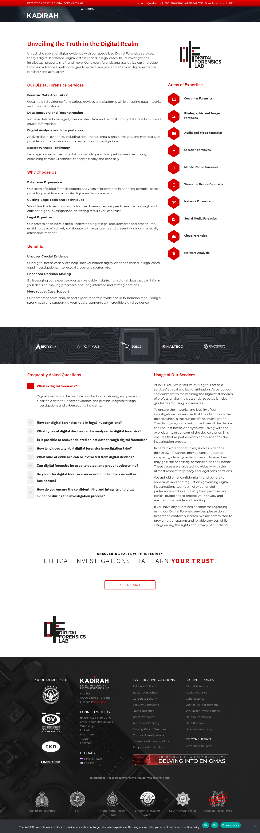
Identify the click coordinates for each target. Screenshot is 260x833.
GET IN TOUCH (130, 585)
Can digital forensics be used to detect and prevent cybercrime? (87, 465)
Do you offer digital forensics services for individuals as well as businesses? (86, 477)
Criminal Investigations (148, 735)
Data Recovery (195, 723)
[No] (255, 826)
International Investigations (151, 741)
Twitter (85, 738)
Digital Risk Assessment (202, 704)
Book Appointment (216, 3)
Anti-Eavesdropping (146, 723)
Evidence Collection (146, 686)
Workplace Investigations (203, 711)
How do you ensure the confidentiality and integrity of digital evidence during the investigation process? (85, 492)
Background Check (145, 692)
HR (231, 3)
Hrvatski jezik (93, 758)
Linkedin (85, 730)
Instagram (87, 734)
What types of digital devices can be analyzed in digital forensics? (89, 431)
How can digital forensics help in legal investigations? (79, 422)
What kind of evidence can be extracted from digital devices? (85, 457)
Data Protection (143, 711)
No (215, 825)
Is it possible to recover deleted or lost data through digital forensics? (92, 440)
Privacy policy (230, 825)
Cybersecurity (195, 698)
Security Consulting (146, 704)
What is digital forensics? (57, 386)
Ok (205, 825)
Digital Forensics (197, 686)
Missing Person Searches (149, 729)
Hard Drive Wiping (198, 717)
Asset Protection (144, 717)
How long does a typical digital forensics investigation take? (84, 448)
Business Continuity (199, 729)
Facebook (86, 743)
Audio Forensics (196, 692)
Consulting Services (199, 746)
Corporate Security (145, 698)
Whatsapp (87, 726)
